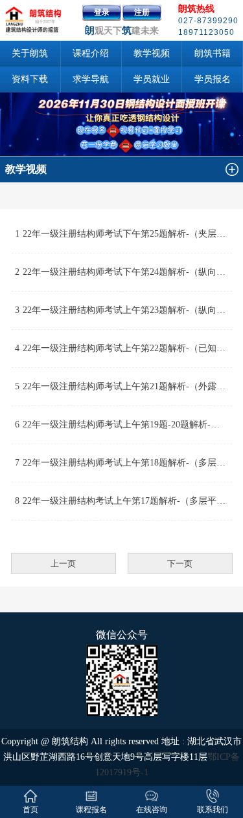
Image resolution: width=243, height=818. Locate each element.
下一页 (179, 563)
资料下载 (30, 79)
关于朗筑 (30, 53)
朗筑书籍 (212, 53)
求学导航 (91, 79)
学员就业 (151, 79)
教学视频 (151, 53)
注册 (142, 12)
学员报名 (212, 79)
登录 (102, 12)
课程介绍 (91, 53)
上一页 (63, 563)
